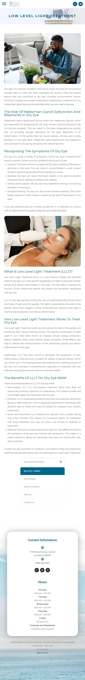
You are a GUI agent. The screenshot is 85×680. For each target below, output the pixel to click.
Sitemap (48, 646)
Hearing (27, 494)
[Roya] (42, 653)
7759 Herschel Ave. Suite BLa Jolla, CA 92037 (42, 553)
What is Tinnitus (31, 487)
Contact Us (29, 502)
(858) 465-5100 (42, 563)
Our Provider (30, 479)
